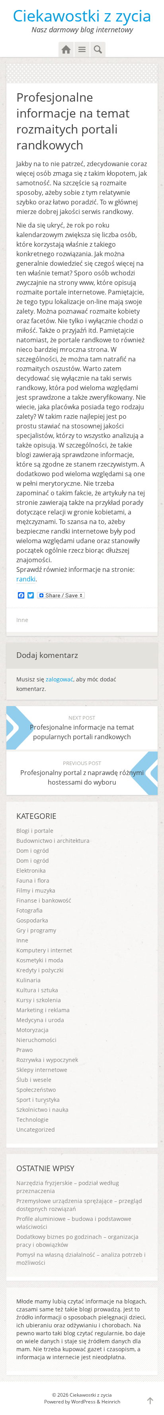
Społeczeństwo (36, 1089)
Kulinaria (28, 980)
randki (25, 579)
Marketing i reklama (43, 1010)
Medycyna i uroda (40, 1020)
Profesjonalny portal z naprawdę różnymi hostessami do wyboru (82, 773)
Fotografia (29, 910)
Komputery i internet (44, 950)
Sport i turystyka (38, 1099)
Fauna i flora (32, 880)
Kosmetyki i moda (39, 960)
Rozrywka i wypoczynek (47, 1060)
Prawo (24, 1050)
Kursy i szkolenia (38, 1000)
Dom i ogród (32, 850)
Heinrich (111, 1401)
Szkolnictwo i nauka (42, 1109)
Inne (22, 620)
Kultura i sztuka (37, 990)
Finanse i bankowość (43, 900)
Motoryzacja (32, 1030)
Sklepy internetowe (41, 1070)
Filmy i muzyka (35, 890)
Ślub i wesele (33, 1079)
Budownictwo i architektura (53, 840)
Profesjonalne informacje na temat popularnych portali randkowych (82, 727)
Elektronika (31, 870)
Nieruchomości (36, 1040)
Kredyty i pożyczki (40, 970)
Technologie (32, 1119)
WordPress (83, 1401)
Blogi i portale (34, 830)
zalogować (59, 679)
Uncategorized (35, 1129)
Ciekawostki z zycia (82, 15)
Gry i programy (36, 930)
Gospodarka (32, 920)
